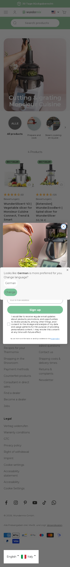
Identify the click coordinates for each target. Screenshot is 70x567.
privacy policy (55, 338)
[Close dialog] (63, 226)
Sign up (35, 310)
